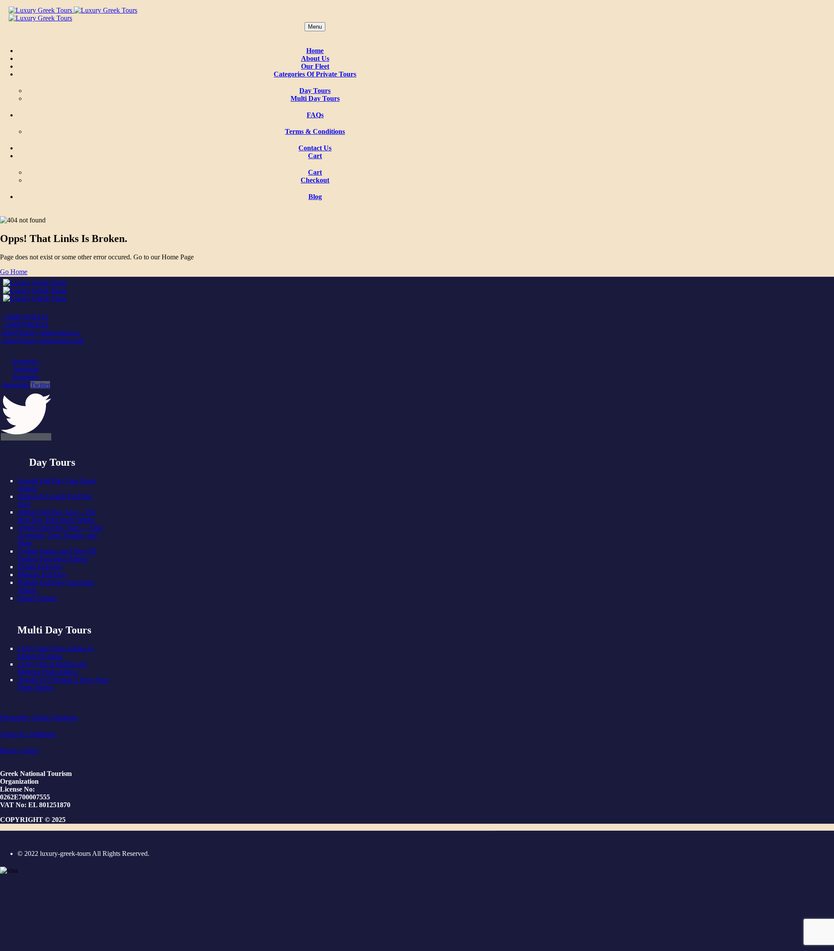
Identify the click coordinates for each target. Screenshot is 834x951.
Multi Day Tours (315, 98)
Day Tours (315, 90)
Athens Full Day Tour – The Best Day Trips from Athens (56, 516)
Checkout (315, 180)
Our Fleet (315, 66)
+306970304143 (24, 324)
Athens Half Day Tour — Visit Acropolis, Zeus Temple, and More (59, 535)
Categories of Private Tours (315, 74)
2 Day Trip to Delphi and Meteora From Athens (51, 668)
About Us (315, 58)
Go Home (13, 271)
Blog (315, 196)
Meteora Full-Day (41, 574)
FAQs (315, 115)
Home (315, 50)
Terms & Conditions (315, 131)
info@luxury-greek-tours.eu (40, 332)
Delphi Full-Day (40, 566)
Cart (315, 155)
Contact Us (314, 148)
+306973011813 (24, 317)
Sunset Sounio (37, 598)
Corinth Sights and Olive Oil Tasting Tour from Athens (56, 555)
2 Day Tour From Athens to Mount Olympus (55, 652)
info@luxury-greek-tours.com (42, 340)
